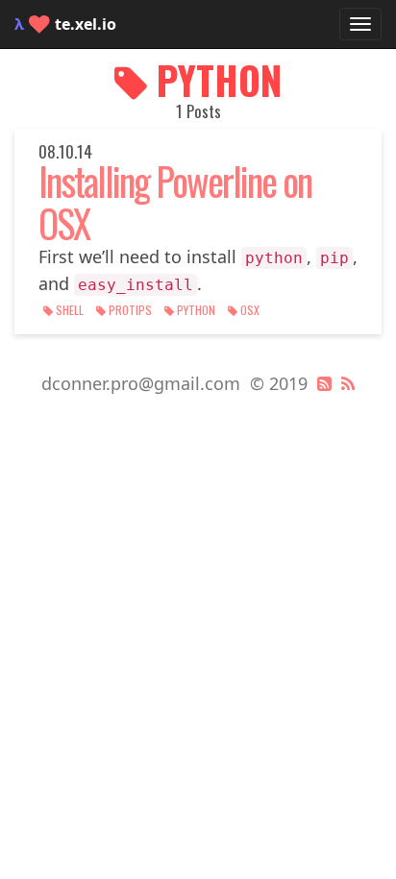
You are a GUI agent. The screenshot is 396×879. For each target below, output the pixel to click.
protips (130, 310)
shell (70, 310)
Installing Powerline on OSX (174, 202)
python (196, 310)
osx (248, 310)
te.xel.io (65, 24)
